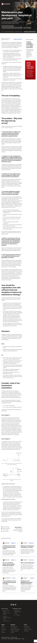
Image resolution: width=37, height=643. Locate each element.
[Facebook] (27, 1)
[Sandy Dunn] (4, 543)
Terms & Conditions (10, 638)
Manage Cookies (18, 638)
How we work (3, 629)
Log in (34, 0)
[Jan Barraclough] (4, 578)
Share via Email (5, 529)
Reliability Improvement (27, 27)
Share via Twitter (6, 531)
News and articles (27, 627)
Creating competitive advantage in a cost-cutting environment (17, 530)
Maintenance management (15, 629)
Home (2, 31)
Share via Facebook (6, 528)
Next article (18, 527)
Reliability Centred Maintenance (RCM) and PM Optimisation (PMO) (12, 27)
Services (13, 624)
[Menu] (34, 4)
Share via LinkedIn (6, 526)
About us (3, 626)
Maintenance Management (31, 543)
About (3, 624)
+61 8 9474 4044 (6, 620)
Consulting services (14, 626)
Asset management (14, 627)
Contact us (3, 632)
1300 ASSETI (22, 0)
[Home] (17, 4)
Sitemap (22, 638)
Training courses (27, 626)
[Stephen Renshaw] (2, 39)
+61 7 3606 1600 (17, 615)
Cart (31, 0)
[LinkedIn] (26, 1)
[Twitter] (29, 1)
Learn (25, 624)
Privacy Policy (3, 638)
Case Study (32, 578)
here (6, 521)
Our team (3, 627)
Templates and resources (28, 629)
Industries (12, 632)
